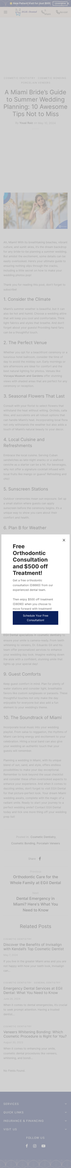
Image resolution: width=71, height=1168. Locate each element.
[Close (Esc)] (64, 540)
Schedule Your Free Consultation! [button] (35, 618)
